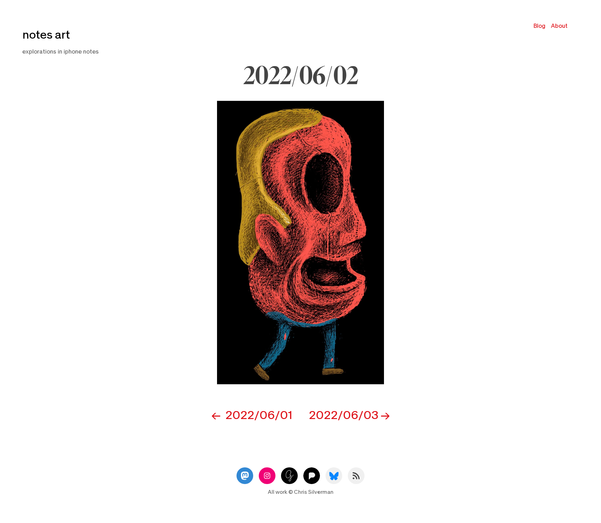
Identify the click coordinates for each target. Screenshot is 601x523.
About (559, 26)
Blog (539, 26)
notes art (46, 35)
